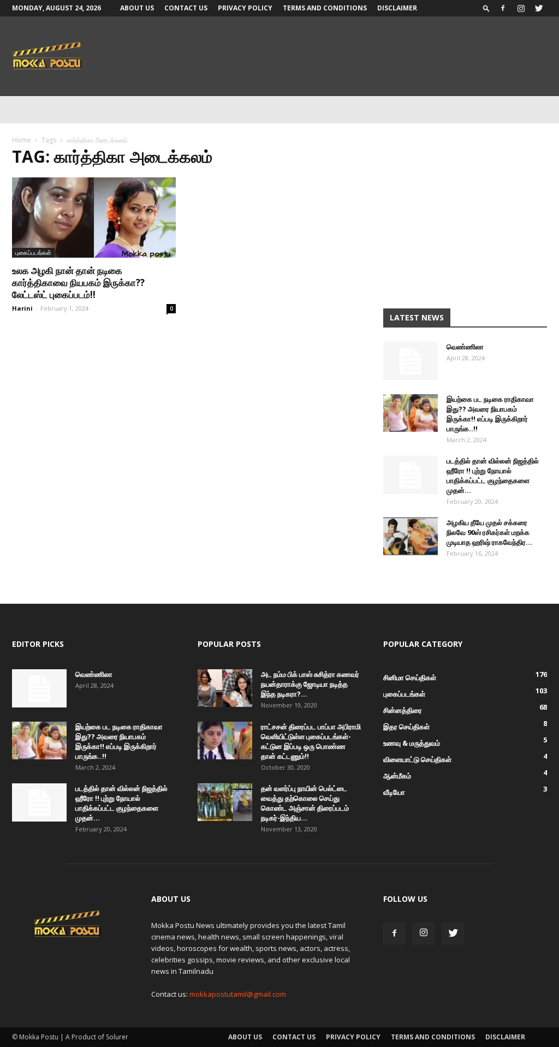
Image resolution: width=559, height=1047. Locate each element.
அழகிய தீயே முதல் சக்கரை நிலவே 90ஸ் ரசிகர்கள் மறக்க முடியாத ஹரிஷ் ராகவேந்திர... (489, 532)
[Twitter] (539, 8)
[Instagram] (521, 8)
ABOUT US (137, 8)
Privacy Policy (245, 8)
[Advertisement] (465, 219)
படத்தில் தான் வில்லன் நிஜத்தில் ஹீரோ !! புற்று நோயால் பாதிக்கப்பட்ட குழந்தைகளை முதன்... (493, 475)
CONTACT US (185, 8)
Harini (22, 308)
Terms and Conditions (325, 8)
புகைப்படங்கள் (33, 252)
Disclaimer (397, 8)
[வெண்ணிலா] (410, 361)
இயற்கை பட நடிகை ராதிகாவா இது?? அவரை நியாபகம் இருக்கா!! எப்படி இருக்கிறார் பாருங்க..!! (490, 413)
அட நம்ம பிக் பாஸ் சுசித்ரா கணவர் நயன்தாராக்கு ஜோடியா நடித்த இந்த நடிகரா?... (310, 684)
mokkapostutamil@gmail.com (237, 994)
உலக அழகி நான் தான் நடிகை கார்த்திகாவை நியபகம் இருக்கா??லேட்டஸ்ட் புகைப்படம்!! (78, 282)
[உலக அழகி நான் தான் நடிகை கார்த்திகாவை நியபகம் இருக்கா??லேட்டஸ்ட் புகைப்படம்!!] (94, 217)
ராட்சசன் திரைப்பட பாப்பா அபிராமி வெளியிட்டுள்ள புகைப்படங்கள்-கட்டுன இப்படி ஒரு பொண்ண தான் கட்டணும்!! (311, 741)
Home (21, 140)
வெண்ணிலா (465, 347)
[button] (486, 8)
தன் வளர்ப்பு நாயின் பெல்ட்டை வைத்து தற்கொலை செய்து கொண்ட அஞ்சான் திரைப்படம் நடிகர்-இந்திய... (305, 803)
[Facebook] (503, 8)
